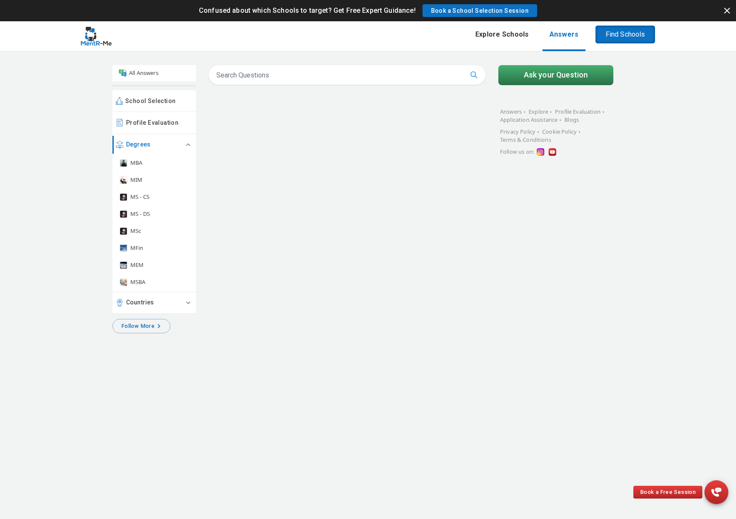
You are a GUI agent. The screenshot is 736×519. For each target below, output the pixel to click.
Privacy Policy (517, 131)
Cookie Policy (559, 131)
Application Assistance (529, 119)
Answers (511, 111)
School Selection (150, 100)
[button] (480, 10)
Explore (538, 111)
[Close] (727, 10)
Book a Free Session (668, 492)
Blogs (571, 119)
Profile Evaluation (152, 122)
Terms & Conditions (525, 139)
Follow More (138, 326)
